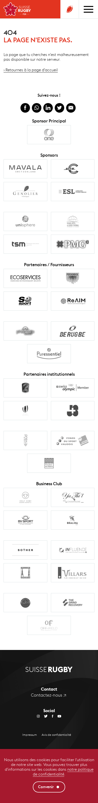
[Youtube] (57, 716)
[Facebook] (50, 716)
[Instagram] (38, 716)
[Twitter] (44, 716)
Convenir (46, 787)
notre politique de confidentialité (63, 771)
